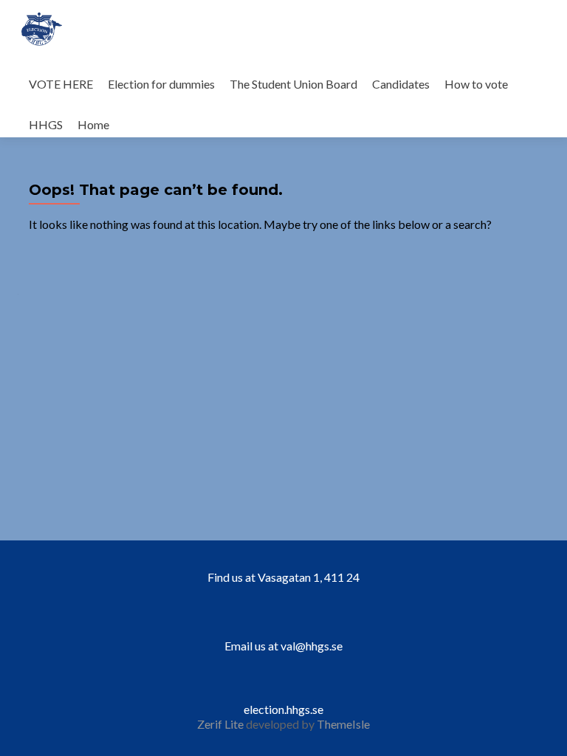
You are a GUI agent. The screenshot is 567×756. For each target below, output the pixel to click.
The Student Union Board (293, 84)
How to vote (476, 84)
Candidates (401, 84)
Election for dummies (161, 84)
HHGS (46, 124)
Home (93, 124)
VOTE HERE (61, 84)
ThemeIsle (343, 724)
